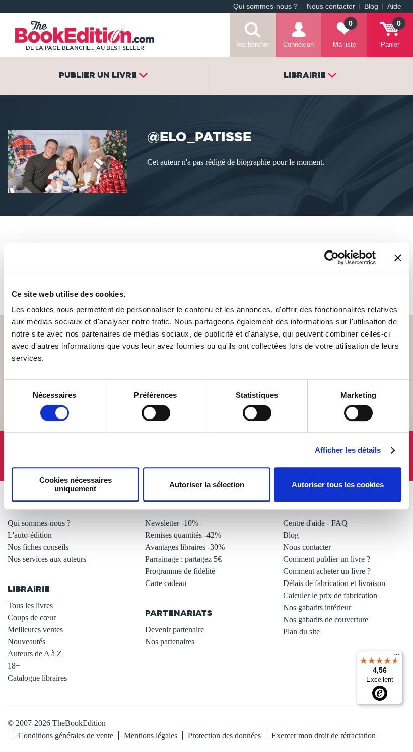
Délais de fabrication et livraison (334, 583)
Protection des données (224, 735)
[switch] (156, 413)
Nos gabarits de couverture (325, 619)
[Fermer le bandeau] (397, 257)
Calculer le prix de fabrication (330, 595)
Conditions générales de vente (65, 735)
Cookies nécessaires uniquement (75, 484)
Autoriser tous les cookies (338, 484)
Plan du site (301, 631)
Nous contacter (331, 6)
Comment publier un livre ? (326, 559)
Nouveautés (26, 641)
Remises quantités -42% (183, 535)
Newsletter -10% (171, 523)
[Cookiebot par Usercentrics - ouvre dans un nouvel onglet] (332, 257)
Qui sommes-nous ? (265, 6)
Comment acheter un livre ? (327, 571)
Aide (394, 6)
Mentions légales (150, 735)
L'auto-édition (30, 535)
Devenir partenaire (174, 629)
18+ (14, 665)
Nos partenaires (169, 641)
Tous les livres (30, 605)
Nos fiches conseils (38, 547)
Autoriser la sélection (206, 484)
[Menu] (397, 657)
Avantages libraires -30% (185, 547)
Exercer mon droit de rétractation (323, 735)
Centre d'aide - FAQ (315, 523)
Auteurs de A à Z (35, 653)
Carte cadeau (165, 583)
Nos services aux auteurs (47, 559)
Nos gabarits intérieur (317, 607)
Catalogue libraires (37, 678)
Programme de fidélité (180, 571)
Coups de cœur (32, 617)
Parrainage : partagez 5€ (183, 559)
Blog (371, 6)
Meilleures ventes (35, 629)
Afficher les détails (348, 450)
